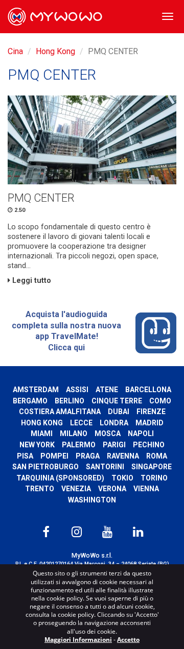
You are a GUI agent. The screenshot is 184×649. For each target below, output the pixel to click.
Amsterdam (36, 390)
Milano (73, 433)
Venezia (76, 489)
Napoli (141, 433)
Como (160, 401)
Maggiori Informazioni (78, 639)
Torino (154, 478)
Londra (114, 423)
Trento (39, 489)
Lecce (81, 423)
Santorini (105, 467)
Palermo (79, 445)
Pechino (149, 445)
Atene (107, 390)
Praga (88, 456)
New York (37, 445)
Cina (15, 51)
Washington (92, 500)
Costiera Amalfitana (60, 411)
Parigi (114, 445)
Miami (42, 433)
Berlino (69, 401)
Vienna (146, 489)
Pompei (54, 456)
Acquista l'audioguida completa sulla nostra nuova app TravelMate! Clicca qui (66, 330)
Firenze (151, 411)
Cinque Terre (116, 401)
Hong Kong (55, 51)
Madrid (149, 423)
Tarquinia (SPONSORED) (60, 478)
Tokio (122, 478)
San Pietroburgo (45, 467)
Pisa (25, 456)
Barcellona (148, 390)
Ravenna (123, 456)
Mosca (108, 433)
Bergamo (30, 401)
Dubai (118, 411)
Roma (156, 456)
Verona (112, 489)
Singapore (151, 467)
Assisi (77, 390)
